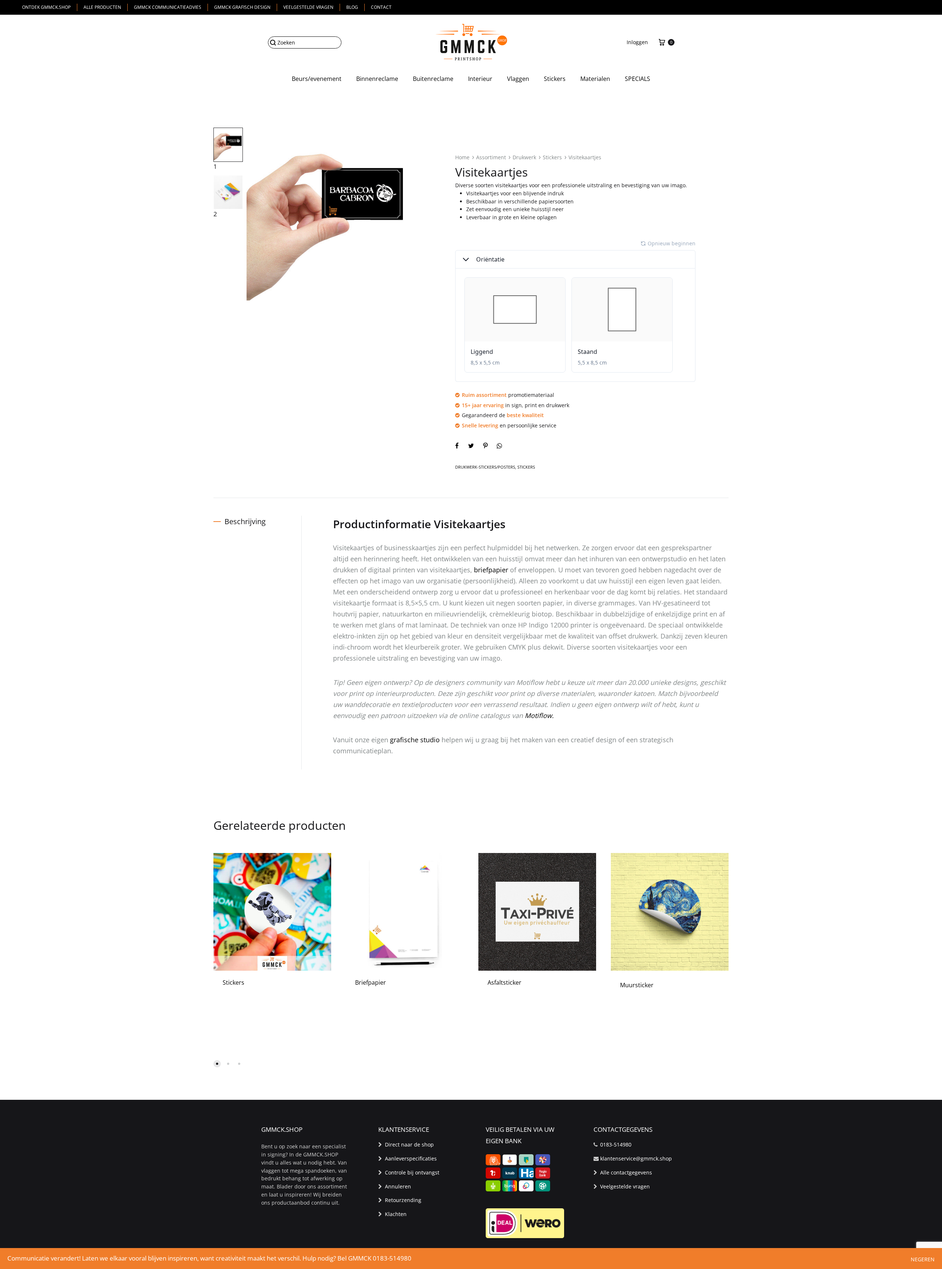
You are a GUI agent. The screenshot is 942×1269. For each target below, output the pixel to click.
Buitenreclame (433, 79)
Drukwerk (524, 157)
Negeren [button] (923, 1259)
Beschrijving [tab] (245, 521)
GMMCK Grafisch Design (242, 7)
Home (462, 157)
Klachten (396, 1214)
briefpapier (491, 569)
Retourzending (403, 1200)
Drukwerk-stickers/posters (485, 467)
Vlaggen (518, 79)
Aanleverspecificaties (411, 1158)
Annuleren (398, 1186)
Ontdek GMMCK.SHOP (46, 7)
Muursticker (637, 985)
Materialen (595, 79)
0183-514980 (615, 1144)
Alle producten (102, 7)
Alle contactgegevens (626, 1172)
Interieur (480, 79)
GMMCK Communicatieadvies (167, 7)
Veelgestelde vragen (308, 7)
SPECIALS (637, 79)
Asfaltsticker (504, 982)
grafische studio (415, 739)
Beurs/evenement (316, 79)
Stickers (555, 79)
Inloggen (637, 42)
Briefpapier (370, 982)
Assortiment (491, 157)
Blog (352, 7)
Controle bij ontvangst (412, 1172)
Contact (381, 7)
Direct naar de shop (409, 1144)
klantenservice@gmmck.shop (636, 1158)
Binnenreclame (377, 79)
